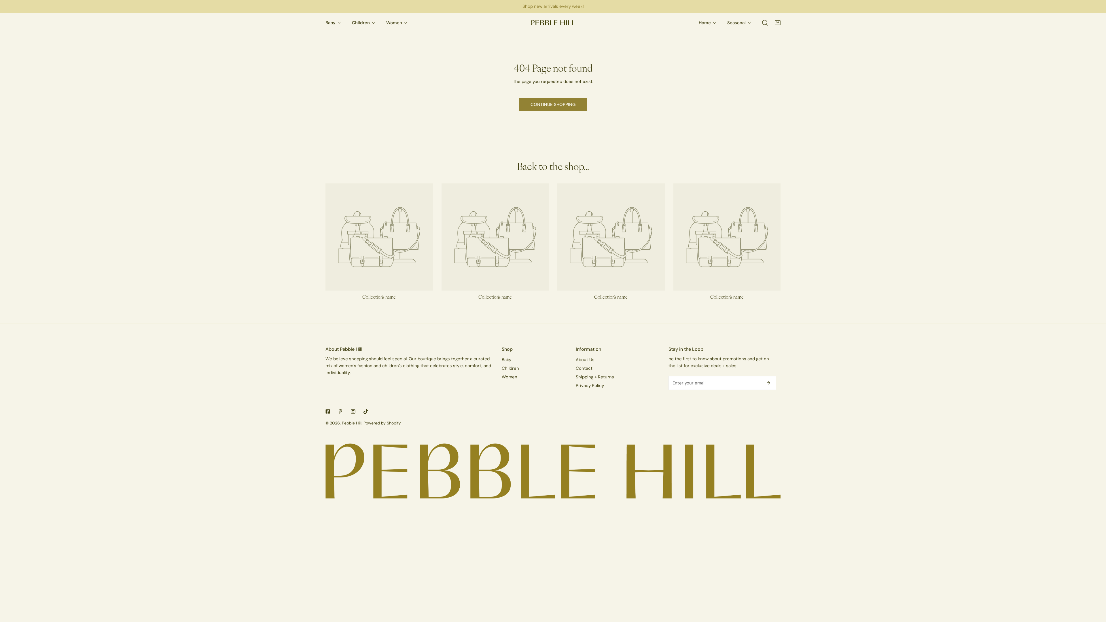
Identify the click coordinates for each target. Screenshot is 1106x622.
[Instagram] (353, 411)
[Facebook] (327, 411)
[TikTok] (365, 411)
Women (509, 377)
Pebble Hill (351, 423)
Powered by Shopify (382, 423)
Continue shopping (553, 104)
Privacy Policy (590, 385)
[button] (777, 22)
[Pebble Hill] (553, 23)
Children (510, 368)
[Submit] (768, 382)
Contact (584, 368)
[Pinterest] (340, 411)
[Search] (765, 22)
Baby (506, 359)
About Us (585, 359)
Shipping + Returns (595, 377)
